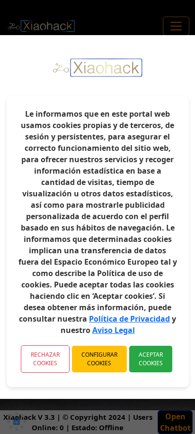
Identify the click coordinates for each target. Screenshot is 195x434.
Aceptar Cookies (151, 359)
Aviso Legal (113, 330)
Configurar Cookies (99, 359)
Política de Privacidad (129, 319)
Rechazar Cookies (45, 359)
